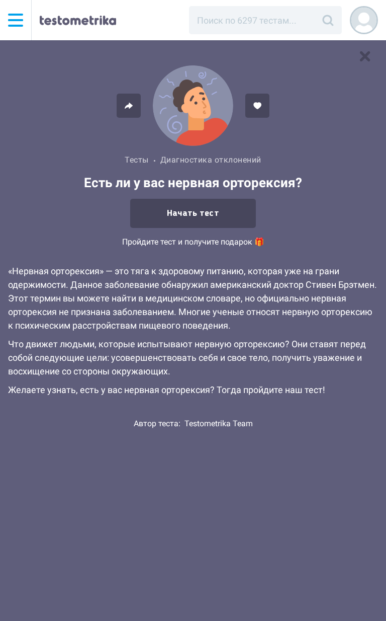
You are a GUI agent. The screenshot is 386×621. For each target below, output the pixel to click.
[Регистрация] (364, 20)
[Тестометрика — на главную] (78, 20)
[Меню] (15, 20)
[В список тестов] (365, 56)
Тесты (137, 160)
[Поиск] (328, 20)
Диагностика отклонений (210, 160)
